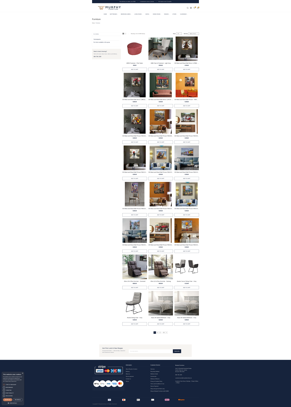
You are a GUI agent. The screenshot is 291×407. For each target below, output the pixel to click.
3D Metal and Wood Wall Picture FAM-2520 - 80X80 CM (134, 245)
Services (153, 369)
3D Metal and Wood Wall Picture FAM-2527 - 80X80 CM (186, 245)
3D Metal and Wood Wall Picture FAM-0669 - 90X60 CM (186, 136)
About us (128, 373)
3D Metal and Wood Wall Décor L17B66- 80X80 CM (186, 63)
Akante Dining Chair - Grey (134, 317)
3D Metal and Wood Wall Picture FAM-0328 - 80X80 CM (134, 136)
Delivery (128, 371)
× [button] (22, 373)
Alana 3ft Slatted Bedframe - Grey (160, 317)
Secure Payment (154, 386)
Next (166, 332)
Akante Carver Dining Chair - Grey (186, 281)
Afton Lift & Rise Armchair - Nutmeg (161, 281)
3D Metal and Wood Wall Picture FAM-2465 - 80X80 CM (160, 208)
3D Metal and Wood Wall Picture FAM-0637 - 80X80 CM (160, 136)
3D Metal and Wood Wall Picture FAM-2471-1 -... (186, 208)
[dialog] (13, 388)
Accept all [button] (8, 399)
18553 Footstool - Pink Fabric (134, 63)
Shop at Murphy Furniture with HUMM (160, 391)
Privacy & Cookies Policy (156, 381)
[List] (126, 34)
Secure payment (130, 376)
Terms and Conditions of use (157, 383)
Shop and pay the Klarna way (158, 388)
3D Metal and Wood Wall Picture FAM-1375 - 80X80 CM (134, 172)
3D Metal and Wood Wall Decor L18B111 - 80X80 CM (134, 99)
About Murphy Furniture (131, 369)
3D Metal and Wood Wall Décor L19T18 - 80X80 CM (160, 99)
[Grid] (123, 34)
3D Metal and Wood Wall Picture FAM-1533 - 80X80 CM (160, 172)
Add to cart (134, 69)
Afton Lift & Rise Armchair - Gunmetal (134, 281)
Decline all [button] (18, 399)
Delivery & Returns (155, 378)
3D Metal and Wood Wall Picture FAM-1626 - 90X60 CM (186, 172)
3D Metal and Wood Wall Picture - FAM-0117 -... (186, 99)
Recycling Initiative (155, 371)
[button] (13, 403)
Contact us (128, 378)
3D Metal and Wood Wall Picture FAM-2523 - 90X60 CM (160, 245)
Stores (127, 381)
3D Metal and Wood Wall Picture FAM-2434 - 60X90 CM (134, 208)
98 (164, 332)
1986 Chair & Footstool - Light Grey (161, 63)
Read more (13, 381)
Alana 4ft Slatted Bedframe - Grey (186, 317)
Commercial (153, 376)
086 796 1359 (97, 56)
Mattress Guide (154, 373)
